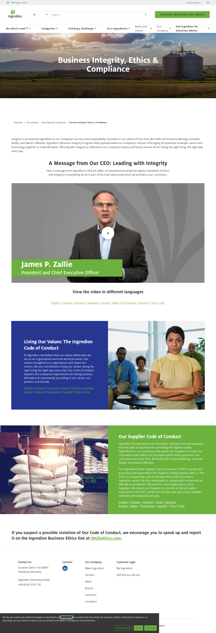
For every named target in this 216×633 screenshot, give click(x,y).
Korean (105, 303)
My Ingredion (125, 568)
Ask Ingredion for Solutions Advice (187, 28)
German (80, 303)
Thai (153, 303)
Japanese (92, 303)
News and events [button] (141, 28)
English (56, 303)
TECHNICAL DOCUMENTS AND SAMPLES (182, 14)
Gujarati (66, 388)
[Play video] (108, 233)
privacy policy (66, 617)
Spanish (143, 303)
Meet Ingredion (94, 568)
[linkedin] (65, 569)
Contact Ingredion (193, 3)
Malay (115, 303)
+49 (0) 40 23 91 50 (29, 584)
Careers (90, 575)
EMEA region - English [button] (19, 2)
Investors (90, 595)
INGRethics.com (106, 538)
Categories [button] (48, 28)
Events (89, 588)
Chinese (67, 303)
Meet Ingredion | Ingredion (54, 122)
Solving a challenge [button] (80, 28)
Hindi (77, 388)
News (88, 581)
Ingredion (18, 122)
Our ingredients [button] (117, 28)
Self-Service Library (128, 575)
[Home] (15, 18)
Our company (32, 122)
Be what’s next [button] (17, 28)
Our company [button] (162, 28)
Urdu (161, 303)
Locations (91, 601)
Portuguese (129, 303)
